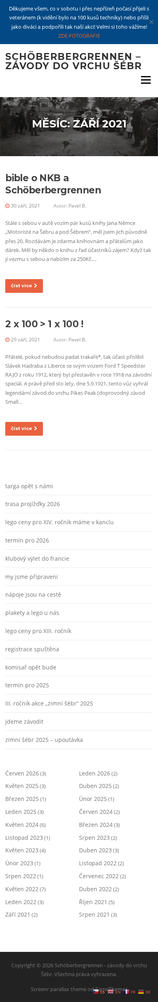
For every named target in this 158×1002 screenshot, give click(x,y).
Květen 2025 (21, 786)
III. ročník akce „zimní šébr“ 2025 (49, 703)
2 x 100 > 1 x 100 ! (44, 324)
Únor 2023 (19, 863)
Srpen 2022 (20, 876)
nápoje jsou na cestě (33, 594)
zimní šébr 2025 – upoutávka (44, 740)
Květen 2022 (21, 889)
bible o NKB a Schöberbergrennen (53, 184)
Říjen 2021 (93, 902)
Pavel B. (77, 205)
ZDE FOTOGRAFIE (79, 35)
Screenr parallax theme (58, 989)
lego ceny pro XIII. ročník (38, 631)
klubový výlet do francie (37, 558)
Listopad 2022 (98, 863)
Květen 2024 (21, 824)
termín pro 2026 (27, 540)
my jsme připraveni (31, 576)
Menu (146, 79)
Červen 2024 (96, 812)
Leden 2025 (20, 812)
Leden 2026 (94, 773)
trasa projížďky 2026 (32, 504)
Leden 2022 (20, 902)
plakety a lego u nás (32, 612)
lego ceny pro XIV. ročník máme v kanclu (59, 522)
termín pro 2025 (27, 685)
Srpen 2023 (94, 837)
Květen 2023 (21, 850)
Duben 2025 (95, 786)
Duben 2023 (95, 850)
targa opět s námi (29, 486)
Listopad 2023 (24, 837)
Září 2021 (17, 914)
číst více (21, 285)
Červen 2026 (22, 773)
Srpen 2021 (94, 914)
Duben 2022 (95, 889)
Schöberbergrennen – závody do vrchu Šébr (73, 61)
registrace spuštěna (32, 649)
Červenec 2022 (99, 876)
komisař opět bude (30, 667)
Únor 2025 (93, 799)
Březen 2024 (96, 824)
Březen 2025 (22, 799)
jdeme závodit (24, 721)
